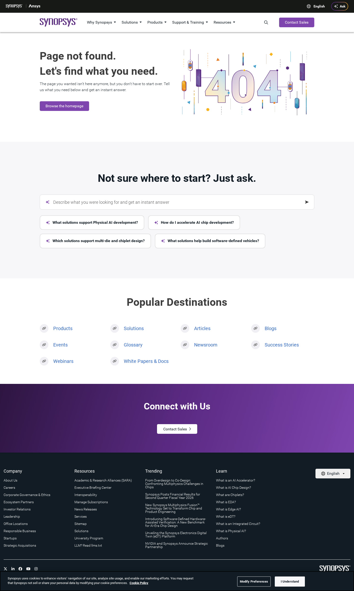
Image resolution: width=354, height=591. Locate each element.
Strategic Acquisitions (20, 545)
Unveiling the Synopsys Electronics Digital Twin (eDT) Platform (176, 534)
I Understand (290, 581)
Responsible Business (20, 531)
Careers (9, 487)
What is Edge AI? (228, 509)
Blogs (270, 328)
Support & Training (188, 22)
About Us (10, 480)
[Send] (307, 202)
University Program (88, 538)
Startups (10, 538)
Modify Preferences (254, 581)
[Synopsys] (15, 6)
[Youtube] (28, 569)
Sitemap (80, 524)
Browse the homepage (64, 106)
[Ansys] (35, 6)
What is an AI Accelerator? (235, 480)
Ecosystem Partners (19, 502)
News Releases (85, 509)
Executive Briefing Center (92, 487)
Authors (222, 538)
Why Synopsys (99, 22)
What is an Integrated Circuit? (238, 524)
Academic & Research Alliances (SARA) (103, 480)
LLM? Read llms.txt (88, 545)
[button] (92, 222)
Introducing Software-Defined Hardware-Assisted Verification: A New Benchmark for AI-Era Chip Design (175, 522)
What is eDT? (225, 516)
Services (80, 516)
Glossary (133, 345)
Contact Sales (296, 22)
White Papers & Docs (146, 361)
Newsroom (205, 345)
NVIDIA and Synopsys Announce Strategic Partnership (176, 545)
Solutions (130, 22)
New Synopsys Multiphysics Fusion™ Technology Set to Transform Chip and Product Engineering (173, 508)
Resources (222, 22)
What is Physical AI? (231, 531)
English (319, 6)
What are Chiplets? (230, 495)
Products (155, 22)
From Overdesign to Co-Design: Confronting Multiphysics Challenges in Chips (174, 483)
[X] (5, 569)
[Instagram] (36, 569)
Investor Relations (17, 509)
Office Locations (16, 524)
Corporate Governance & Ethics (27, 495)
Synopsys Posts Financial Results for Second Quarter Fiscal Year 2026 (172, 496)
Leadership (12, 516)
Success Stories (282, 345)
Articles (202, 328)
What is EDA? (226, 502)
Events (60, 345)
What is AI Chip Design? (233, 487)
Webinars (63, 361)
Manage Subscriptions (91, 502)
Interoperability (85, 495)
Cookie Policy (139, 583)
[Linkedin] (13, 569)
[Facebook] (20, 569)
